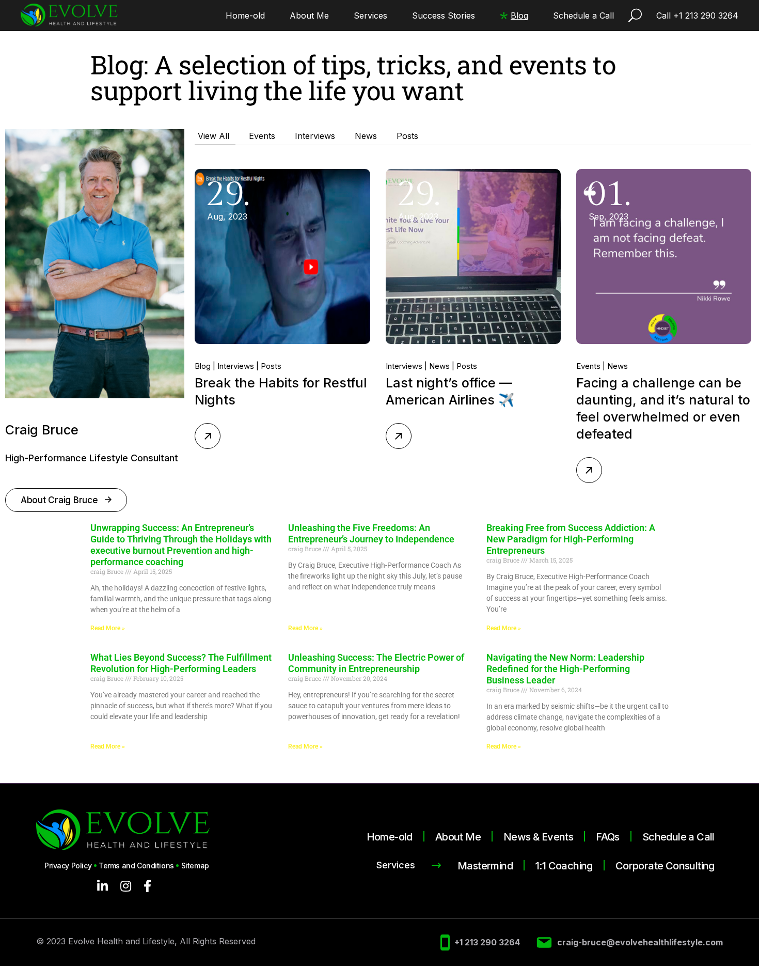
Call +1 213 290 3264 (697, 15)
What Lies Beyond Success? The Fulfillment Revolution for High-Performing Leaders (181, 663)
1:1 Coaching (564, 866)
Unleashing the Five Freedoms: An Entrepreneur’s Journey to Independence (371, 533)
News (439, 366)
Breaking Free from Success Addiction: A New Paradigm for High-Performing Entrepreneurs (570, 539)
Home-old (390, 837)
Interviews (235, 366)
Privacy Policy (67, 865)
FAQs (608, 837)
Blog (203, 366)
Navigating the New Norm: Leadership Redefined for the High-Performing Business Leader (565, 668)
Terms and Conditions (136, 865)
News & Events (538, 837)
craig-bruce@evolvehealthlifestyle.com (640, 942)
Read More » (107, 628)
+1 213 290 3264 (487, 942)
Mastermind (485, 866)
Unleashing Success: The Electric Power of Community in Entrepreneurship (376, 663)
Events (588, 366)
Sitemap (195, 865)
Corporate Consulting (665, 866)
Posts (271, 366)
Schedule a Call (678, 837)
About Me (458, 837)
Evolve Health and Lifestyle (121, 941)
